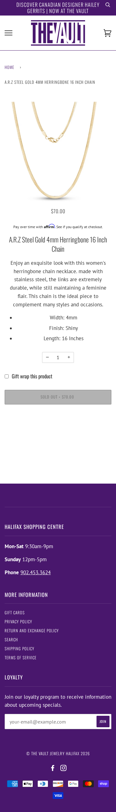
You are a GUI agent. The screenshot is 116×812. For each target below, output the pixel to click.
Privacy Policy (18, 622)
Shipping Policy (19, 649)
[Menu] (8, 33)
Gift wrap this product (32, 376)
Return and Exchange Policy (32, 631)
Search (11, 640)
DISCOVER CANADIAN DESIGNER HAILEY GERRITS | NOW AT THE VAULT (58, 8)
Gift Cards (15, 613)
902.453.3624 (35, 572)
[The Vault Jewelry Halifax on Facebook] (52, 768)
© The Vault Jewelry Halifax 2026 (58, 753)
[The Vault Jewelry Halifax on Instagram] (63, 768)
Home (9, 67)
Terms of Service (21, 658)
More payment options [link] (58, 432)
